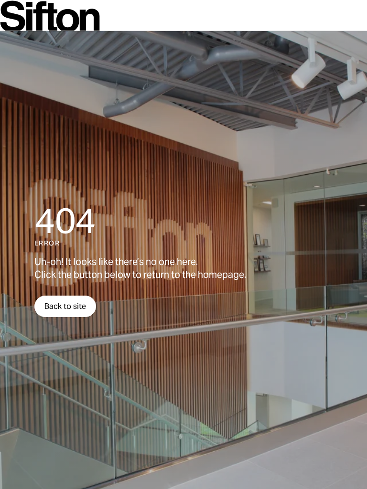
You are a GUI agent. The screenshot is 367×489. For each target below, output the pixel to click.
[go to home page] (50, 16)
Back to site (65, 306)
